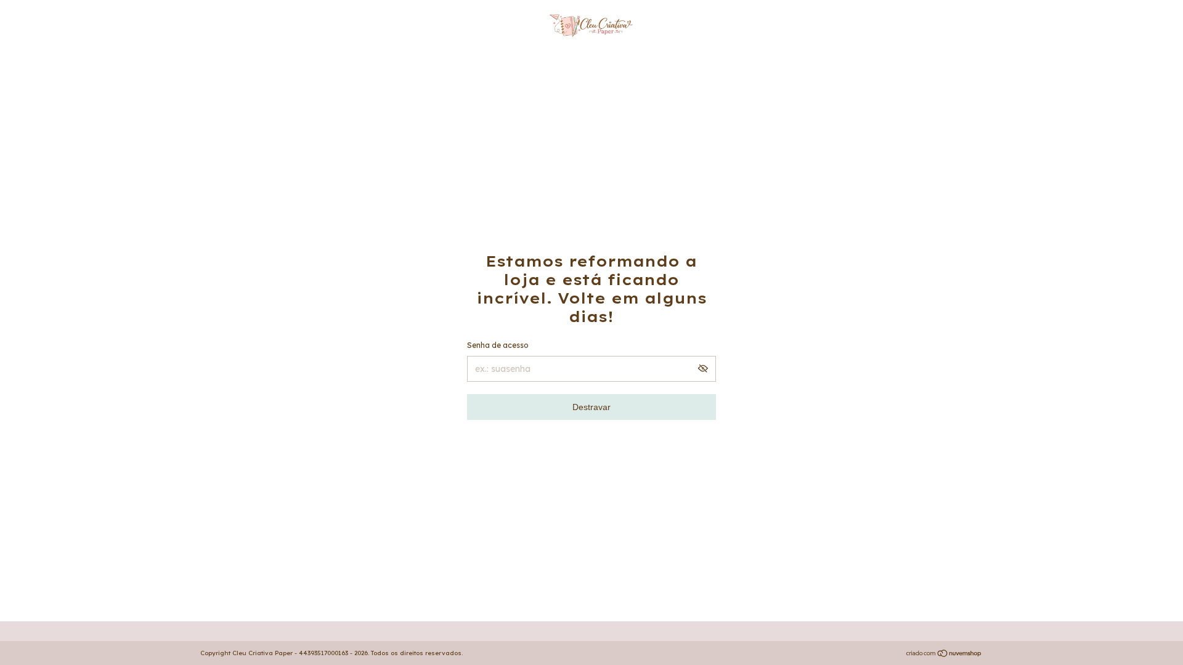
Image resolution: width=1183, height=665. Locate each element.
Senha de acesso (498, 345)
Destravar (591, 407)
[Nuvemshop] (944, 654)
